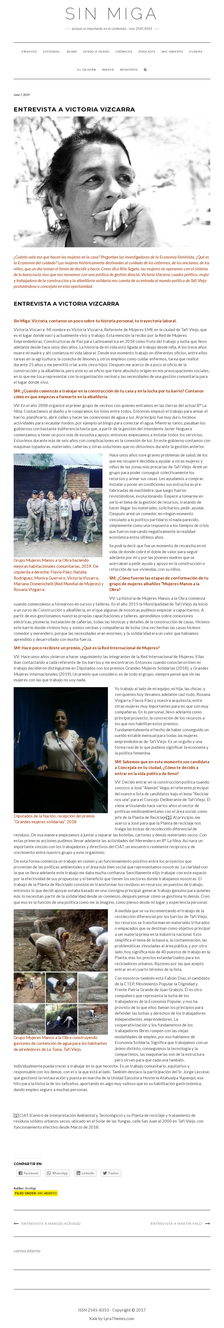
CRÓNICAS (124, 51)
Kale (93, 1318)
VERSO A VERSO (96, 51)
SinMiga (30, 1188)
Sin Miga (112, 13)
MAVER (108, 69)
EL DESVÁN (86, 69)
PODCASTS (146, 51)
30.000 (72, 51)
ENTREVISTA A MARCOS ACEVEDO (51, 1224)
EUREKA (196, 51)
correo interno (27, 1250)
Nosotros (129, 69)
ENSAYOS (29, 51)
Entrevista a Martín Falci (176, 1224)
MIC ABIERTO (172, 51)
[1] (168, 817)
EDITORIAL (51, 51)
